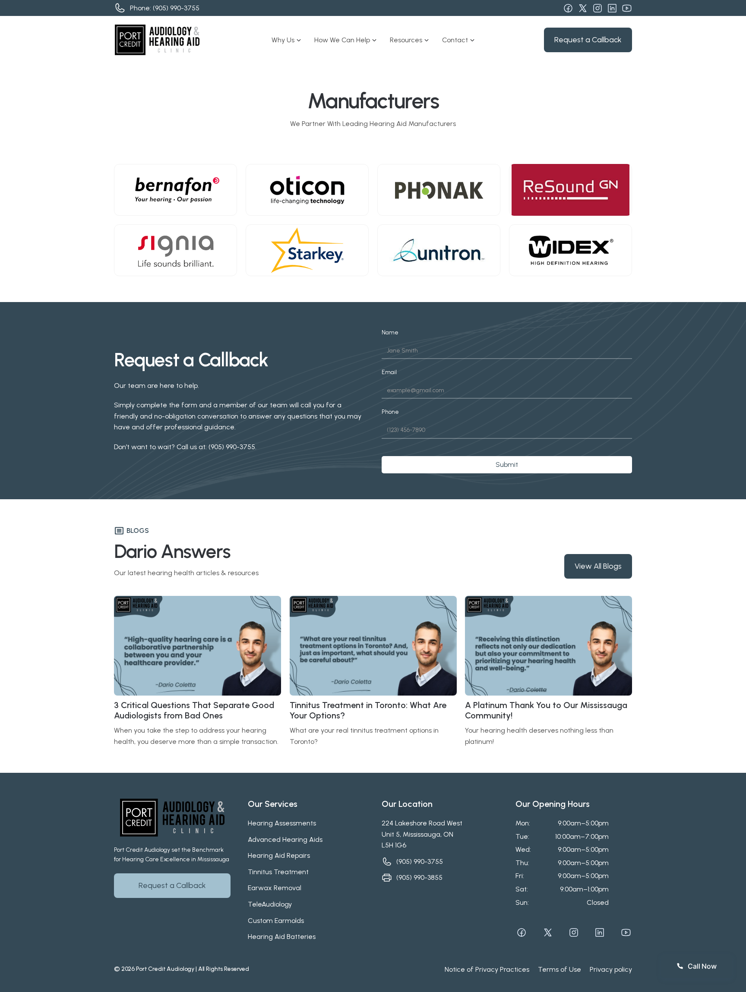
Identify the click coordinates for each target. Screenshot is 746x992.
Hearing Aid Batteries (282, 936)
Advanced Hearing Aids (285, 839)
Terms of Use (559, 969)
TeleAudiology (270, 904)
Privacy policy (611, 969)
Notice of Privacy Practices (487, 969)
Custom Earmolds (276, 920)
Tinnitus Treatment (278, 872)
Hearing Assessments (282, 823)
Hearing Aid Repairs (279, 855)
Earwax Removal (274, 888)
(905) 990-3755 (176, 8)
